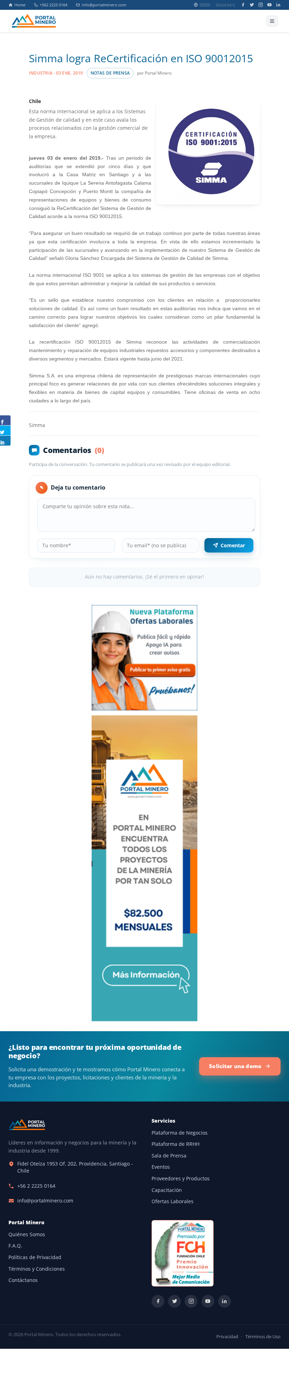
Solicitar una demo (235, 1066)
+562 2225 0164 (53, 5)
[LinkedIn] (278, 4)
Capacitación (167, 1190)
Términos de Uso (263, 1337)
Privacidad (227, 1337)
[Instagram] (260, 4)
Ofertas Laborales (172, 1201)
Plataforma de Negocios (180, 1133)
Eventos (161, 1167)
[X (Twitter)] (252, 4)
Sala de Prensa (169, 1156)
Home (19, 5)
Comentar (233, 545)
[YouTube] (269, 4)
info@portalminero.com (104, 5)
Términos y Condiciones (36, 1269)
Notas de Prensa (110, 73)
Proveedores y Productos (181, 1178)
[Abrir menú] (272, 21)
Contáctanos (23, 1280)
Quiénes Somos (26, 1234)
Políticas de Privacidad (34, 1257)
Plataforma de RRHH (175, 1144)
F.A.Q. (15, 1246)
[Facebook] (243, 4)
